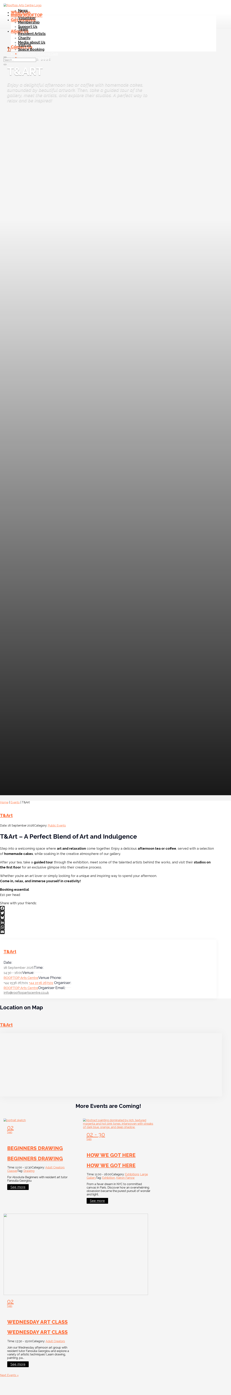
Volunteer (27, 18)
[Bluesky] (108, 917)
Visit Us (24, 45)
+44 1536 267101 (41, 983)
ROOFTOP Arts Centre (21, 978)
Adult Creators (55, 1167)
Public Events (57, 825)
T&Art (6, 815)
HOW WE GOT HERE (111, 1155)
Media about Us (31, 42)
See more (17, 1187)
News (23, 10)
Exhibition (108, 1177)
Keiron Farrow (125, 1177)
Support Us (27, 26)
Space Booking (31, 49)
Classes (12, 1171)
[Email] (108, 931)
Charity (24, 38)
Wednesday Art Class (37, 1322)
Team (23, 29)
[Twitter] (108, 913)
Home (4, 802)
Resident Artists (32, 33)
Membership (29, 22)
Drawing (28, 1171)
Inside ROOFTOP (26, 15)
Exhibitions (132, 1174)
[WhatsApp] (108, 927)
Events (15, 802)
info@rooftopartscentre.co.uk (26, 992)
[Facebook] (108, 908)
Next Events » (9, 1375)
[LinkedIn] (108, 922)
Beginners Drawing (35, 1148)
